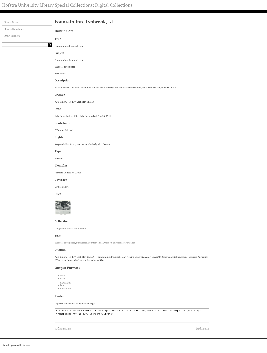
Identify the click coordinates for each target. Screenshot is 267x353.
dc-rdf (63, 278)
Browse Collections (14, 28)
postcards (117, 242)
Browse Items (11, 22)
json (62, 285)
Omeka (26, 345)
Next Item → (202, 327)
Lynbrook (107, 242)
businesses (81, 242)
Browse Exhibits (12, 35)
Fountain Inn (94, 242)
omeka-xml (65, 288)
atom (62, 275)
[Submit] (50, 45)
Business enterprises (65, 242)
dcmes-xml (65, 281)
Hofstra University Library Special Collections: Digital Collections (67, 5)
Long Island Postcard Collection (70, 228)
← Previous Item (63, 327)
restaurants (129, 242)
